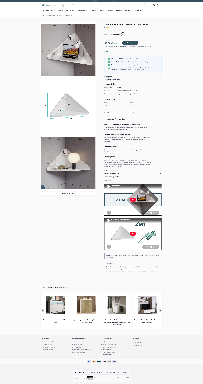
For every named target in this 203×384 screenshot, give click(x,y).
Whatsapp (111, 1)
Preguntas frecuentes (109, 347)
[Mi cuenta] (154, 5)
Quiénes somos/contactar (110, 342)
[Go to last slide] (43, 310)
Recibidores (69, 11)
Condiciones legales (48, 344)
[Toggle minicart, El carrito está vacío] (159, 5)
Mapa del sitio (106, 355)
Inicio (43, 15)
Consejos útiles (107, 349)
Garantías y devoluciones (49, 342)
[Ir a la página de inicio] (49, 5)
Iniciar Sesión (137, 342)
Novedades (138, 11)
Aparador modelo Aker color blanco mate (55, 321)
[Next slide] (160, 310)
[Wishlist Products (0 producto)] (157, 5)
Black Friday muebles (78, 352)
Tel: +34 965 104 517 (102, 1)
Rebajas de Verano (47, 11)
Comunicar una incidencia (110, 344)
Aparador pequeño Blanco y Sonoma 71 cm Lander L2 (86, 321)
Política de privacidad (48, 347)
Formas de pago (77, 344)
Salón (60, 11)
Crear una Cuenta (138, 345)
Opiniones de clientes (108, 352)
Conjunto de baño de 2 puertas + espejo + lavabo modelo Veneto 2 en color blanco (117, 322)
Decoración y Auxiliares (114, 11)
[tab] (99, 328)
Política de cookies (47, 349)
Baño (100, 11)
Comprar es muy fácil (78, 342)
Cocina (92, 11)
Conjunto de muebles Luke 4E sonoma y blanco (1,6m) (147, 321)
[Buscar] (143, 5)
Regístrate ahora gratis (122, 46)
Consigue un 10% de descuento (81, 349)
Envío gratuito (76, 347)
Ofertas (127, 11)
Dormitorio (81, 11)
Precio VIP (116, 44)
